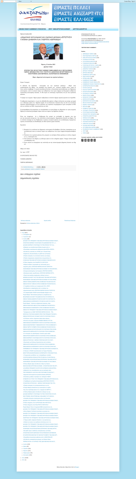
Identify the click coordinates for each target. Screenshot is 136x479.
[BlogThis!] (39, 167)
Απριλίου (25, 448)
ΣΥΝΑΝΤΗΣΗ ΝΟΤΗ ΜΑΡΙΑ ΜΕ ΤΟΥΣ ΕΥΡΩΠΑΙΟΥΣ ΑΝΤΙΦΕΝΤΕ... (40, 432)
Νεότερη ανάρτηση (25, 220)
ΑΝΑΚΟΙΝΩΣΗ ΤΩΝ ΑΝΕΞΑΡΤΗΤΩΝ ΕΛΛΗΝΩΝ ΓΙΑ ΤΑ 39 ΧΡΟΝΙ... (40, 279)
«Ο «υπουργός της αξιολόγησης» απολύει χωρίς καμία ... (37, 333)
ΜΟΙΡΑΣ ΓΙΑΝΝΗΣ (87, 104)
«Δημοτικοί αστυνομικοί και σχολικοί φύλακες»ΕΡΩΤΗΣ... (37, 374)
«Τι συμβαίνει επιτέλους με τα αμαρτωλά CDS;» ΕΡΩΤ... (37, 286)
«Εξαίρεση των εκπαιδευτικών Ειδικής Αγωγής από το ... (37, 247)
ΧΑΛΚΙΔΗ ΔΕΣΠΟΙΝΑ (88, 125)
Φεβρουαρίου (26, 453)
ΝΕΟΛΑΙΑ (85, 106)
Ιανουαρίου (26, 455)
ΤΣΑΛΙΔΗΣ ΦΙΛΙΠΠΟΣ (88, 121)
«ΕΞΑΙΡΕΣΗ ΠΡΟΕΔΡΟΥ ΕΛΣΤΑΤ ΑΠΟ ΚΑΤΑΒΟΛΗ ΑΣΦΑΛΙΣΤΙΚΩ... (40, 368)
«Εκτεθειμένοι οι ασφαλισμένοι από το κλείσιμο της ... (36, 288)
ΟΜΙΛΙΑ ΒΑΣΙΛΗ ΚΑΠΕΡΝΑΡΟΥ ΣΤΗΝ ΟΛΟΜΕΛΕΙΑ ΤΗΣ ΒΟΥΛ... (39, 307)
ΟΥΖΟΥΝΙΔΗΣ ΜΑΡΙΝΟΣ (89, 112)
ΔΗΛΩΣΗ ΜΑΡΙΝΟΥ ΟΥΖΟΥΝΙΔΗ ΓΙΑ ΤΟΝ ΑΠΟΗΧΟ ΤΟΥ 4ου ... (39, 245)
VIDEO (84, 133)
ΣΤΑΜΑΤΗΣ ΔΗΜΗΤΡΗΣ (89, 116)
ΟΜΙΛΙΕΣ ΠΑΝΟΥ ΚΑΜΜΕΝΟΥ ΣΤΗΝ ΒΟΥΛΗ (32, 29)
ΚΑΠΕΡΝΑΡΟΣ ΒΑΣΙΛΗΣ (89, 86)
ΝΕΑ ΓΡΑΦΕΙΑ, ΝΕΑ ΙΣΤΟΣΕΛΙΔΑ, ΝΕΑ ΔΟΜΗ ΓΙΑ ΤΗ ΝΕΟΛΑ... (39, 396)
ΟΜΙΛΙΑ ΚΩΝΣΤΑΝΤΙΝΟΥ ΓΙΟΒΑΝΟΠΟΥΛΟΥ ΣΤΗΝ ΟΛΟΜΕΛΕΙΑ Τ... (40, 325)
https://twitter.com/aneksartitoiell (90, 43)
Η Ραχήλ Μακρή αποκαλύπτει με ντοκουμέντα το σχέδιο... (37, 387)
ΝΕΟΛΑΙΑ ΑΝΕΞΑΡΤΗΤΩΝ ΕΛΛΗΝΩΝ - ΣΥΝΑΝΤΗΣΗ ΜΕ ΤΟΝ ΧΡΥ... (40, 366)
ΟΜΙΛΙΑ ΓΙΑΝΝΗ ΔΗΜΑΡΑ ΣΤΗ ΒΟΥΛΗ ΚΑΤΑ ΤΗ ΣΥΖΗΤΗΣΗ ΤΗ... (39, 299)
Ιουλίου (25, 239)
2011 (23, 460)
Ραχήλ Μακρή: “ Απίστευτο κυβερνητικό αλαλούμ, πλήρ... (37, 303)
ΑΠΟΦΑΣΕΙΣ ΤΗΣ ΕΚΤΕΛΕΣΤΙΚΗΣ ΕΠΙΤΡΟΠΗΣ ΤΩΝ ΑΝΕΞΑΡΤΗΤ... (40, 359)
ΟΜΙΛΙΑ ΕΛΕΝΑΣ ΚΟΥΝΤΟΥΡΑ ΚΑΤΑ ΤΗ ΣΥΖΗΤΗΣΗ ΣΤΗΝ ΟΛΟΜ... (40, 329)
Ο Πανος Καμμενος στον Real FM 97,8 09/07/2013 (35, 404)
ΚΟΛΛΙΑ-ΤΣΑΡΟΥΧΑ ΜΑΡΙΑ (90, 89)
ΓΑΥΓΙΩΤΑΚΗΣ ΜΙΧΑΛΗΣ (89, 61)
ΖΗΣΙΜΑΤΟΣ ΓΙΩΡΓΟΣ (88, 74)
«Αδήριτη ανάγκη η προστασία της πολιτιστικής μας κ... (36, 264)
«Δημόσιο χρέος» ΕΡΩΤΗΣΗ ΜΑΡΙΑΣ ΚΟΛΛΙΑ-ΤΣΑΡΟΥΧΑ (37, 266)
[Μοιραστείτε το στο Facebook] (43, 167)
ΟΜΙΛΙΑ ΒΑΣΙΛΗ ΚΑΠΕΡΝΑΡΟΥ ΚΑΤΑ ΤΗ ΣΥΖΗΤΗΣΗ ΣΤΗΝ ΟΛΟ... (40, 322)
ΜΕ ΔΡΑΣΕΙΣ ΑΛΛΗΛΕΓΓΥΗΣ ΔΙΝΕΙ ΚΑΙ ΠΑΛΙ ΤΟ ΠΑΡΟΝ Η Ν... (39, 297)
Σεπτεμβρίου (26, 234)
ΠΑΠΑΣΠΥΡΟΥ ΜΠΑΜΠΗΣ (89, 114)
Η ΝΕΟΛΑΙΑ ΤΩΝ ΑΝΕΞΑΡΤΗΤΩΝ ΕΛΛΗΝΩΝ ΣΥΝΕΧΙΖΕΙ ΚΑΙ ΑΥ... (39, 260)
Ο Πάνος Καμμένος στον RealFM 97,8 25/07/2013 (35, 262)
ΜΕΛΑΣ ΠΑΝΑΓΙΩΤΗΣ (88, 102)
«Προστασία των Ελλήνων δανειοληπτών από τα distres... (37, 342)
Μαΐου (25, 446)
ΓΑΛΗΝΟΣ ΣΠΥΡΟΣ (88, 59)
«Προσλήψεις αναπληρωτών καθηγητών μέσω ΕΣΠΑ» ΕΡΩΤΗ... (39, 249)
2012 (23, 457)
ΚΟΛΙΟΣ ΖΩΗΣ (86, 87)
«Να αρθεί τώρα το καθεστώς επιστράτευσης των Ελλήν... (37, 430)
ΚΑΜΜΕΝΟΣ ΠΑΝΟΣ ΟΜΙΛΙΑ (90, 82)
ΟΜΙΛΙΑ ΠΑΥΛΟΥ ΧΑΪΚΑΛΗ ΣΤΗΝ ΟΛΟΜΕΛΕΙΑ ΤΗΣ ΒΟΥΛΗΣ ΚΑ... (39, 284)
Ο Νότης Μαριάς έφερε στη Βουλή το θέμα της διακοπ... (37, 363)
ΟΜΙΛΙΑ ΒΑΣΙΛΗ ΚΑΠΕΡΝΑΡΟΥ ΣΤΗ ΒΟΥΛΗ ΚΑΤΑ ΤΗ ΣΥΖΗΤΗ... (39, 301)
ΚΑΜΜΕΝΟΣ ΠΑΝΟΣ (88, 80)
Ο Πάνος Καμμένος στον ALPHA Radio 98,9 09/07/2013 (37, 402)
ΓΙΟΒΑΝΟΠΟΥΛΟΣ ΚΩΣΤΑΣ (90, 67)
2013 (23, 232)
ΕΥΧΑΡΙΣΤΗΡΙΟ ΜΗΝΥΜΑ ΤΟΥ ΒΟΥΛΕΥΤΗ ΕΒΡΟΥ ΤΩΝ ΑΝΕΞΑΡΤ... (40, 435)
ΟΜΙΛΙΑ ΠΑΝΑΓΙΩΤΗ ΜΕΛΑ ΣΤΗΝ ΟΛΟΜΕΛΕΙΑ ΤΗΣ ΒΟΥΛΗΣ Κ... (39, 305)
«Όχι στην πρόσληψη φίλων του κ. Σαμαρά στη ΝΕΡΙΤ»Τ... (37, 389)
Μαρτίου (25, 450)
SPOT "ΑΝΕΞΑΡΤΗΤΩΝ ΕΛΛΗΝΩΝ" (59, 29)
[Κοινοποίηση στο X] (41, 167)
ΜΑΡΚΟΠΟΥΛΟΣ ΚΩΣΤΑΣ (89, 101)
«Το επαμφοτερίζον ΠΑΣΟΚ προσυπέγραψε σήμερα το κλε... (38, 292)
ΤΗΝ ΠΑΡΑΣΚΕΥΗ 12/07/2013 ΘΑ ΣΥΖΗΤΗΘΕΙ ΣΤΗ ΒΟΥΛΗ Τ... (39, 372)
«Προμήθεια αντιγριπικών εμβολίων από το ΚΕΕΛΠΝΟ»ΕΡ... (38, 437)
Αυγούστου (26, 236)
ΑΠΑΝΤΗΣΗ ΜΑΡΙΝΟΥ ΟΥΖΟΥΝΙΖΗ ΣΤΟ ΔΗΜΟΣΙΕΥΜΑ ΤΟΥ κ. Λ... (40, 243)
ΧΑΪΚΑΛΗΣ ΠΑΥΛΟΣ (88, 123)
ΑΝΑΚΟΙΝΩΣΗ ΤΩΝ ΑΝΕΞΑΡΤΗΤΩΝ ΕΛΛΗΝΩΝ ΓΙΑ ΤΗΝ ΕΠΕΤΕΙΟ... (40, 268)
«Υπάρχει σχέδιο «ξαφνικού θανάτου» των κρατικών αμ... (37, 420)
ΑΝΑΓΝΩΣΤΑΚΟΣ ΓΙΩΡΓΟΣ (89, 55)
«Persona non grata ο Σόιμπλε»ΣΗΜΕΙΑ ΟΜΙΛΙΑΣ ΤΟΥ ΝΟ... (38, 320)
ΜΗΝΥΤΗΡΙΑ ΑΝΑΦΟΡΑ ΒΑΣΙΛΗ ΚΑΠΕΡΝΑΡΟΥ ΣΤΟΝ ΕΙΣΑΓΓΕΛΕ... (40, 353)
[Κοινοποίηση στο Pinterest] (45, 167)
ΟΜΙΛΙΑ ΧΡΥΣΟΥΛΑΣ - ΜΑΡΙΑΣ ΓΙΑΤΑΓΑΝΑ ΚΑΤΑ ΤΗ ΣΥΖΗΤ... (38, 340)
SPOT (84, 131)
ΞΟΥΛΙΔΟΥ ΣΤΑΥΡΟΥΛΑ (89, 110)
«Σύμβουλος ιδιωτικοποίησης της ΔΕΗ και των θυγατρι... (37, 253)
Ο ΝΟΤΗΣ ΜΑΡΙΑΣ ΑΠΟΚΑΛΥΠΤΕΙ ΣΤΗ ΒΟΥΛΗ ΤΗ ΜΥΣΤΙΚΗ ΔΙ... (39, 357)
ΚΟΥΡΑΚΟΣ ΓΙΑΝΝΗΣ (88, 93)
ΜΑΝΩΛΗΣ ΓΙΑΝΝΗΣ (88, 97)
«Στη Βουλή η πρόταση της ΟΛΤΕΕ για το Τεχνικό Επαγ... (37, 251)
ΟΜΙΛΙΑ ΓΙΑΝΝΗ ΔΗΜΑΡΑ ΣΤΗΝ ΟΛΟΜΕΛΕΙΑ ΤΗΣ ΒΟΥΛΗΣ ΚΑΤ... (39, 281)
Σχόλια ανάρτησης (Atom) (33, 223)
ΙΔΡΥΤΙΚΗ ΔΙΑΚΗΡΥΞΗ (80, 29)
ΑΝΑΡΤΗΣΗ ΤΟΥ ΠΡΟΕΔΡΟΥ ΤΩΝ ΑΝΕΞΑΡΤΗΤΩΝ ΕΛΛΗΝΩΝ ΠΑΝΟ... (41, 417)
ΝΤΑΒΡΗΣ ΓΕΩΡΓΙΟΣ (88, 108)
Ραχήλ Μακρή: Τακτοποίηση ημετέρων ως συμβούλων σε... (37, 294)
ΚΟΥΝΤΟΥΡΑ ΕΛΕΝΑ (88, 91)
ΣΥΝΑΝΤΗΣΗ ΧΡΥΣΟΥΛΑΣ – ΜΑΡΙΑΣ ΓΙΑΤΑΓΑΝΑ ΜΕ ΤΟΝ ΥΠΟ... (39, 383)
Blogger (77, 467)
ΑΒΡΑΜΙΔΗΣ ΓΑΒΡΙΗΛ (30, 169)
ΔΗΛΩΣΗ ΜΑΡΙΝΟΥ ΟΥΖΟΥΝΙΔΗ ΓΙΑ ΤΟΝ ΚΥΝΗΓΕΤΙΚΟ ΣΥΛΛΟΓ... (40, 394)
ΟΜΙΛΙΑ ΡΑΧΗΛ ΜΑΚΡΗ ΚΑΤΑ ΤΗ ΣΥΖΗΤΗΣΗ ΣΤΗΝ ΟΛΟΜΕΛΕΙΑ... (40, 335)
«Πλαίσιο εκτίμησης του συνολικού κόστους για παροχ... (37, 255)
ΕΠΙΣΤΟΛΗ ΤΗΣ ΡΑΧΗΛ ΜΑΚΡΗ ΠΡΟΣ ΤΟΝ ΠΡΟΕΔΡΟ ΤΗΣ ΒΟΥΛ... (40, 314)
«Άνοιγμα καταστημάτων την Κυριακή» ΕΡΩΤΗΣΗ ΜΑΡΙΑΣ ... (38, 271)
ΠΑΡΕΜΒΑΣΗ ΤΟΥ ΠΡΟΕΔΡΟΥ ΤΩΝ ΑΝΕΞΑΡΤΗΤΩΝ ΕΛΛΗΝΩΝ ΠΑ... (41, 348)
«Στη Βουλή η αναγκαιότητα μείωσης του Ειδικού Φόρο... (37, 439)
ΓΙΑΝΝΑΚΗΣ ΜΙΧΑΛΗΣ (88, 63)
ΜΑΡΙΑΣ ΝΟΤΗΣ (87, 99)
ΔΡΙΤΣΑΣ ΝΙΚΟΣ (87, 72)
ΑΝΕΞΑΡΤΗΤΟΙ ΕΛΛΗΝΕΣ (89, 57)
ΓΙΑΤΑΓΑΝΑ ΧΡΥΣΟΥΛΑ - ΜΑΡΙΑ (91, 65)
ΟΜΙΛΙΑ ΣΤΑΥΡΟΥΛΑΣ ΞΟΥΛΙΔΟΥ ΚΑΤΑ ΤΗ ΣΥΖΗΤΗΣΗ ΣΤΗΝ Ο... (39, 316)
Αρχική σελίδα (47, 220)
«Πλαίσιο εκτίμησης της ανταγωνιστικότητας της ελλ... (36, 385)
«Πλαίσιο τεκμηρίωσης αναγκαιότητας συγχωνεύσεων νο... (37, 258)
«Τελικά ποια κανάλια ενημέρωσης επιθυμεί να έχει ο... (36, 275)
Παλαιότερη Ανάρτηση (69, 220)
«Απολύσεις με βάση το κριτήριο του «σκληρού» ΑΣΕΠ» (37, 376)
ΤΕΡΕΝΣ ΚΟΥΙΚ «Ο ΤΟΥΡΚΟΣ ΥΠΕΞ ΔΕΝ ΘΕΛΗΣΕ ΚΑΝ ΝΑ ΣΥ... (39, 441)
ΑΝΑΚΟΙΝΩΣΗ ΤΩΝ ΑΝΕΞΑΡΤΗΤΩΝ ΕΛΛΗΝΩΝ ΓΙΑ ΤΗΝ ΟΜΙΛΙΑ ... (40, 361)
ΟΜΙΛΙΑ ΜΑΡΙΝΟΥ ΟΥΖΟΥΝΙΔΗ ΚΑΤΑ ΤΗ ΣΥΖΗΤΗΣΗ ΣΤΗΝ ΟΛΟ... (39, 338)
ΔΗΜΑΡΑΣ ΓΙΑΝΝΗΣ (40, 169)
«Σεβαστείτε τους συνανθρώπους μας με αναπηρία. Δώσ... (37, 370)
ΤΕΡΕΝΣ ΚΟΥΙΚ (87, 118)
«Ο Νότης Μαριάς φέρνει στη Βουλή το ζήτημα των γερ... (37, 392)
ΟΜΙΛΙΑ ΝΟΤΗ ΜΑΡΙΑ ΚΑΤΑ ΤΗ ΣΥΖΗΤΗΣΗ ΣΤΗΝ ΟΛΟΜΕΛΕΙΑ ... (39, 331)
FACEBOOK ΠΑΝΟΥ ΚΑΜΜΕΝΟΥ (91, 129)
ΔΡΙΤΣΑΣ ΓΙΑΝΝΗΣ (87, 71)
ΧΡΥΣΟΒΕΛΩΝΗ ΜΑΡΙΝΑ (89, 127)
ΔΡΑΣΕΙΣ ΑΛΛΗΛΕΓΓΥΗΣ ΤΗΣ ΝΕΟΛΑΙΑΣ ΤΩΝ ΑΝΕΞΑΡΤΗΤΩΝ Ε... (40, 277)
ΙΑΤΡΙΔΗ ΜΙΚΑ (86, 78)
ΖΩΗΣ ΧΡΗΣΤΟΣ (87, 76)
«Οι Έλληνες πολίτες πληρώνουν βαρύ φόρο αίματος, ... (37, 318)
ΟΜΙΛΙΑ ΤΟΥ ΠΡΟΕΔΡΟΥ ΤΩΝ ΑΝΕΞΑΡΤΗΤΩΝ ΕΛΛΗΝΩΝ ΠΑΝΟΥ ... (40, 309)
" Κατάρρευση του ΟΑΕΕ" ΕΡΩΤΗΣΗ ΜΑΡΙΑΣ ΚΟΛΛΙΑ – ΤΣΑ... (38, 312)
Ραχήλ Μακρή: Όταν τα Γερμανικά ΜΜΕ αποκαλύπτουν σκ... (38, 407)
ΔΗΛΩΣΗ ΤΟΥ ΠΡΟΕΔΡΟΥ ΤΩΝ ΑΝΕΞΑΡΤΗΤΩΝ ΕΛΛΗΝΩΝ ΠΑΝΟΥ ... (41, 240)
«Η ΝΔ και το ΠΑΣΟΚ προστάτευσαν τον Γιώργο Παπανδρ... (38, 351)
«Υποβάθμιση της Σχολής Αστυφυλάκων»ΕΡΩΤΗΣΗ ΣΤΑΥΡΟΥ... (39, 381)
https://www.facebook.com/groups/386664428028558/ (95, 42)
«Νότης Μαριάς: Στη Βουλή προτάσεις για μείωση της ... (37, 411)
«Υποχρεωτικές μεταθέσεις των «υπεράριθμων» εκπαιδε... (37, 355)
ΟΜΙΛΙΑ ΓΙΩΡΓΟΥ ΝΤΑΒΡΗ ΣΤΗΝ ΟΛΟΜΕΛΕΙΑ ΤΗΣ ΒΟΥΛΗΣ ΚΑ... (39, 327)
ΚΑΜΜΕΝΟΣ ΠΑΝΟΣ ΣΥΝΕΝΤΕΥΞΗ (92, 84)
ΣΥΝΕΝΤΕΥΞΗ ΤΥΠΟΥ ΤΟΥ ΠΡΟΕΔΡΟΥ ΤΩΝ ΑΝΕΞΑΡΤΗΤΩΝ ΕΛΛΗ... (41, 379)
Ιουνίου (25, 444)
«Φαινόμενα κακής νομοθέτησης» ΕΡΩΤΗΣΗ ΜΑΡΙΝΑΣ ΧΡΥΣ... (39, 273)
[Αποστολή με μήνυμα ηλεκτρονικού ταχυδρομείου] (37, 167)
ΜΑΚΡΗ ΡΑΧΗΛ (87, 95)
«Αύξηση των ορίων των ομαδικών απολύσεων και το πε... (37, 422)
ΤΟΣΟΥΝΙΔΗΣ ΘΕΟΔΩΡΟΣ (89, 119)
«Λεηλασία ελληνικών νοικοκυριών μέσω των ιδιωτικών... (37, 398)
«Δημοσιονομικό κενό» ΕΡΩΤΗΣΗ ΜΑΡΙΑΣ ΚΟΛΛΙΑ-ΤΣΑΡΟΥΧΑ (39, 290)
